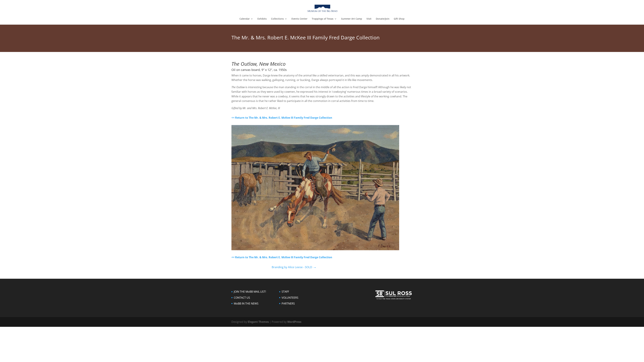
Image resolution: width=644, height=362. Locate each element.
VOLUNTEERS (290, 297)
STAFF (285, 291)
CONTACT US (242, 297)
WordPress (294, 322)
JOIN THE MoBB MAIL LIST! (250, 291)
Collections (277, 19)
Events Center (299, 19)
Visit (368, 19)
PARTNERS (288, 303)
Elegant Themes (258, 322)
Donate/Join (382, 19)
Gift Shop (399, 19)
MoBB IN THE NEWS (246, 303)
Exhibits (262, 19)
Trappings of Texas (322, 19)
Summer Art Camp (351, 19)
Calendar (244, 19)
